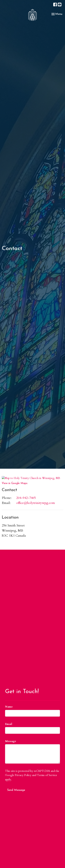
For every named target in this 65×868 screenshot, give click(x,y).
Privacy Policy (23, 775)
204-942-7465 (26, 498)
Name (9, 706)
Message (10, 741)
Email (8, 724)
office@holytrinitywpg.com (35, 503)
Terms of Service (47, 775)
